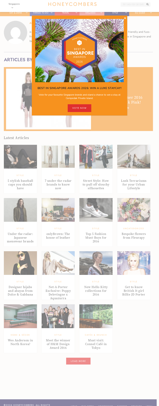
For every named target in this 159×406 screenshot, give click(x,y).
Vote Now (79, 108)
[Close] (125, 18)
